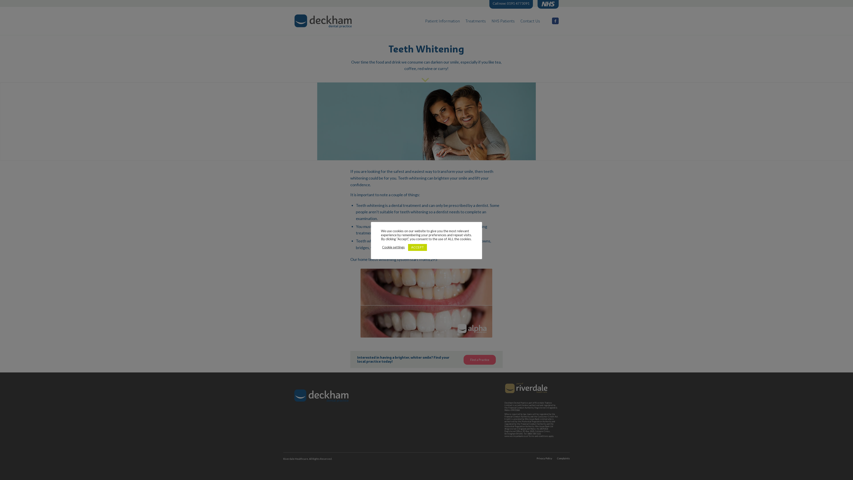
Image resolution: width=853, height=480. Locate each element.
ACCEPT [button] (417, 247)
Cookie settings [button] (393, 247)
